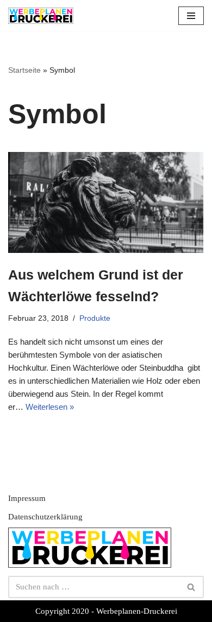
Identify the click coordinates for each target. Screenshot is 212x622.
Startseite (24, 70)
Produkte (94, 318)
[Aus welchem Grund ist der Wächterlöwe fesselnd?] (106, 202)
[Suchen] (191, 587)
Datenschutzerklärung (45, 516)
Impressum (27, 498)
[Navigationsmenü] (191, 16)
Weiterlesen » (50, 406)
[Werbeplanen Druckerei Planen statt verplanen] (40, 16)
